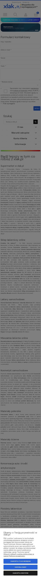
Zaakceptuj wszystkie (20, 573)
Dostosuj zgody (20, 567)
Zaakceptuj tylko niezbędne (20, 561)
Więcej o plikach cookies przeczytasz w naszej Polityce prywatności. (18, 555)
